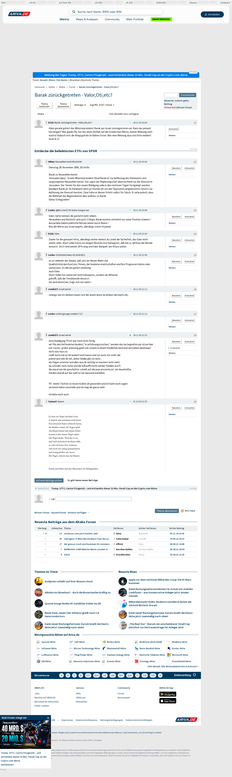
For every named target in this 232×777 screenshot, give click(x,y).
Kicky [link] (141, 554)
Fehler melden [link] (41, 705)
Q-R (130, 675)
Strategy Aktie (147, 661)
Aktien (52, 86)
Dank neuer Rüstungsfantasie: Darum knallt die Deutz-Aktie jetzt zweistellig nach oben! (77, 625)
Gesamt (43, 80)
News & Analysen (87, 19)
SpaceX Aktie (48, 641)
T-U (144, 675)
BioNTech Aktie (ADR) (151, 641)
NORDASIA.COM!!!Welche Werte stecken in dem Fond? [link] (92, 549)
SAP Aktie (80, 641)
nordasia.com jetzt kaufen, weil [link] (81, 533)
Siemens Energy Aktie (118, 654)
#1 (195, 122)
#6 (195, 289)
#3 (195, 210)
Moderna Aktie (179, 641)
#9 (195, 401)
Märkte (64, 19)
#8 (195, 335)
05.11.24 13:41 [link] (177, 533)
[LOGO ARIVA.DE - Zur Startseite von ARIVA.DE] (19, 14)
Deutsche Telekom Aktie (152, 654)
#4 (195, 233)
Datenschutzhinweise (86, 720)
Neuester (169, 100)
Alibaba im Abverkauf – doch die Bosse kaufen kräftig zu (78, 592)
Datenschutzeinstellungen (139, 720)
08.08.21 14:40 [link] (177, 544)
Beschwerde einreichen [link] (46, 701)
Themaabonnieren (63, 105)
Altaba (62, 86)
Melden (172, 135)
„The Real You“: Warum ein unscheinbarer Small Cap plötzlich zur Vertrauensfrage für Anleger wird (159, 625)
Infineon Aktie (49, 648)
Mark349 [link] (143, 533)
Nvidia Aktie (113, 641)
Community (112, 19)
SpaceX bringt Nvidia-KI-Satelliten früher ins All (73, 603)
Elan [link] (141, 544)
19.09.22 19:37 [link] (177, 538)
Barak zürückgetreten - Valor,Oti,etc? (99, 86)
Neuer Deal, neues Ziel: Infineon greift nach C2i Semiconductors (72, 614)
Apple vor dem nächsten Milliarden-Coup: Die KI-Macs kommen (160, 581)
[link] (38, 127)
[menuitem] (53, 694)
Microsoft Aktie (180, 654)
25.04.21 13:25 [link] (177, 554)
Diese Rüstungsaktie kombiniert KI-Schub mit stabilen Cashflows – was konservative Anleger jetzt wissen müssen (161, 592)
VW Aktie (46, 661)
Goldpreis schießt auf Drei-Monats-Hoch (69, 581)
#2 (195, 161)
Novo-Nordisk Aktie (150, 648)
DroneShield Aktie (181, 661)
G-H (96, 675)
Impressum (67, 720)
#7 (195, 313)
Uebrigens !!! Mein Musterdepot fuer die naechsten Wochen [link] (95, 538)
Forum (72, 86)
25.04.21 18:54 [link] (177, 549)
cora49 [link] (142, 538)
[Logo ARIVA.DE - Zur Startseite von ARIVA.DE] (186, 720)
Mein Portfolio (135, 19)
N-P (121, 675)
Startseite (39, 86)
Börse (52, 80)
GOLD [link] (67, 554)
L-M (112, 675)
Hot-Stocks (62, 80)
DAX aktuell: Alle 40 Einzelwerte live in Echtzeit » (173, 666)
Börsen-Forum (184, 107)
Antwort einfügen (77, 512)
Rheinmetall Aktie (116, 648)
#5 (195, 254)
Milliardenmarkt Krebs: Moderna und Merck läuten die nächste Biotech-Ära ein (160, 603)
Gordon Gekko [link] (146, 549)
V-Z (153, 675)
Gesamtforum (58, 512)
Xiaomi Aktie (113, 661)
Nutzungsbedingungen (111, 720)
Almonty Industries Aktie (87, 661)
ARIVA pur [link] (81, 697)
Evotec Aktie (178, 648)
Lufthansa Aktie (50, 654)
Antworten (169, 107)
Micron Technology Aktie (87, 648)
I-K (104, 675)
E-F (88, 675)
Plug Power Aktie (83, 654)
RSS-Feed (190, 510)
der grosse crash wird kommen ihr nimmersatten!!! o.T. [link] (93, 544)
